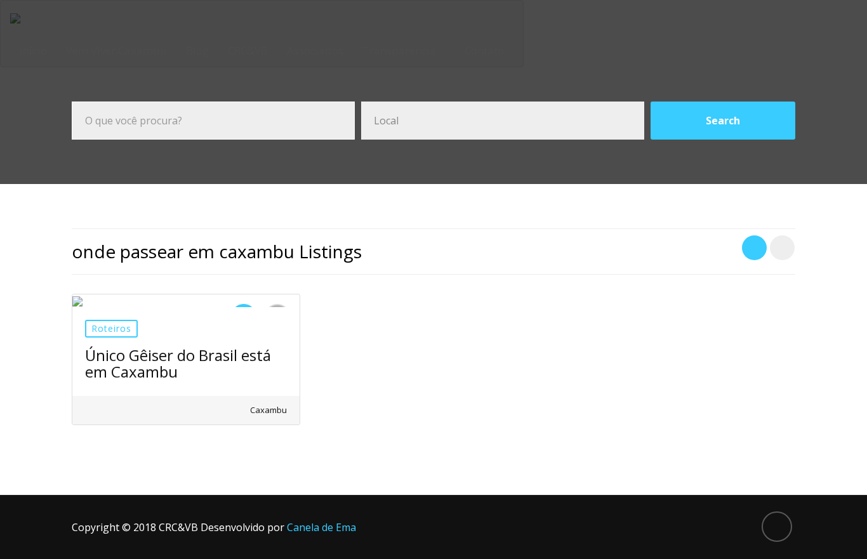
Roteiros (111, 328)
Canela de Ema (321, 527)
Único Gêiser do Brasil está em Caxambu (178, 363)
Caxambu (267, 410)
